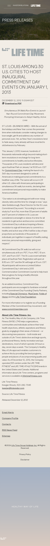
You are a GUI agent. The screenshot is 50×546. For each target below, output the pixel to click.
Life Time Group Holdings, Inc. (24, 445)
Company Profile (10, 418)
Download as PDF (13, 103)
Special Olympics (18, 293)
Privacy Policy (25, 454)
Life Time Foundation (25, 297)
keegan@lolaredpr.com (13, 388)
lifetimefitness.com (32, 376)
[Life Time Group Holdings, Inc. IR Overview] (35, 5)
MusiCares (33, 293)
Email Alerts (8, 412)
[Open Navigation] (9, 5)
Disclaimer (25, 460)
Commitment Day (13, 170)
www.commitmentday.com (15, 309)
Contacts (6, 424)
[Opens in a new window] (23, 56)
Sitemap (6, 436)
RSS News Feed (9, 430)
